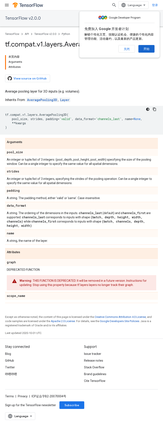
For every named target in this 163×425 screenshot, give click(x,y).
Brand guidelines (95, 374)
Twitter (10, 367)
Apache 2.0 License (63, 321)
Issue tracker (92, 353)
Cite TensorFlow (94, 381)
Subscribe (72, 405)
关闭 (127, 49)
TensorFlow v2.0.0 (23, 18)
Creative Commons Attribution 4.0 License (120, 316)
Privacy (23, 396)
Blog (8, 353)
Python (66, 34)
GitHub (9, 360)
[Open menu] (7, 5)
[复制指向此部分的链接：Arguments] (26, 142)
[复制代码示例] (154, 109)
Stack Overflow (94, 367)
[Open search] (114, 5)
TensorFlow (12, 34)
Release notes (93, 360)
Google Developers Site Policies (119, 321)
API (27, 34)
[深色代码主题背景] (147, 109)
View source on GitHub (30, 78)
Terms (9, 396)
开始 (146, 49)
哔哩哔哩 (11, 374)
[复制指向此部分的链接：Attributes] (24, 252)
